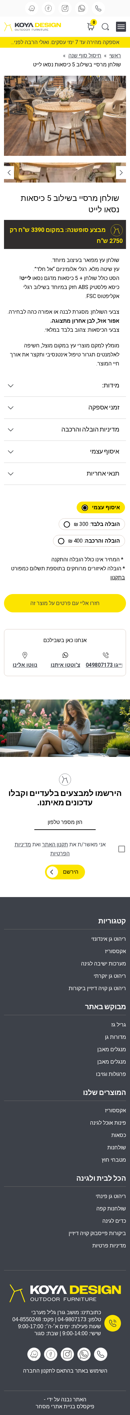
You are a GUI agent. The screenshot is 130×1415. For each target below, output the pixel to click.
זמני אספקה (103, 407)
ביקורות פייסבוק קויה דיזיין (97, 1233)
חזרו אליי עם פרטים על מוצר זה (65, 603)
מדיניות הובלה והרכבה (90, 430)
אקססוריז (115, 1110)
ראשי (115, 55)
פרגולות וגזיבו (111, 1074)
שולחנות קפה (111, 1208)
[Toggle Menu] (123, 26)
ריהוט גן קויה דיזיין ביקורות (97, 988)
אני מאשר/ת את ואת (60, 849)
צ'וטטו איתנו (65, 665)
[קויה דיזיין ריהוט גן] (65, 1293)
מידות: (110, 385)
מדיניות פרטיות (109, 1245)
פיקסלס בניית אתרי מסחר (65, 1406)
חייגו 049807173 (105, 665)
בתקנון (117, 577)
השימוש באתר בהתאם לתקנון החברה (65, 1371)
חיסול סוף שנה (84, 55)
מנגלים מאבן (111, 1049)
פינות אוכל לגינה (108, 1123)
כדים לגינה (114, 1221)
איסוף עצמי (104, 452)
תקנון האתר (55, 844)
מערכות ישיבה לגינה (103, 963)
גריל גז (118, 1025)
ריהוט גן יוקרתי (110, 976)
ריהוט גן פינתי (111, 1196)
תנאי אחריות (103, 474)
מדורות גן (115, 1037)
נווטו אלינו (25, 665)
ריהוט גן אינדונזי (108, 939)
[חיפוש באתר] (105, 27)
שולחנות (116, 1147)
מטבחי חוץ (114, 1160)
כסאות (118, 1135)
